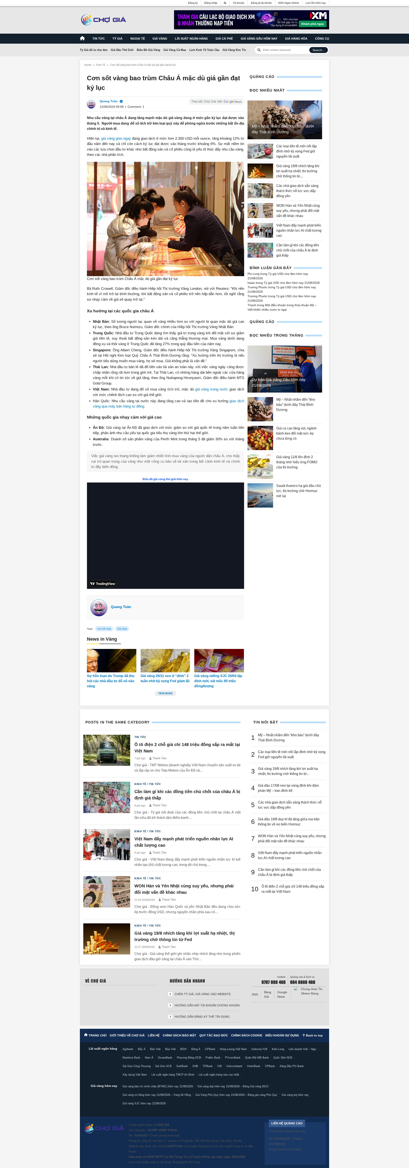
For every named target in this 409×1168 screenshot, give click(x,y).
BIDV (183, 1049)
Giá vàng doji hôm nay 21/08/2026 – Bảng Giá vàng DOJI (232, 1086)
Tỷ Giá (117, 38)
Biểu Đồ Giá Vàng (148, 50)
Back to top (314, 1035)
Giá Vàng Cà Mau (174, 50)
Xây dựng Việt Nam (134, 1074)
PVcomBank (233, 1057)
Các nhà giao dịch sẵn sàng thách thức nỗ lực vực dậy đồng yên (297, 191)
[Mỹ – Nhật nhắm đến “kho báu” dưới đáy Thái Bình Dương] (260, 409)
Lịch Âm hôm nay (316, 2)
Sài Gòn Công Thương (136, 1066)
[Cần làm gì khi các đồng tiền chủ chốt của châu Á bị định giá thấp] (260, 250)
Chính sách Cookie (246, 1035)
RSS (255, 994)
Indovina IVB (259, 1049)
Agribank (127, 1049)
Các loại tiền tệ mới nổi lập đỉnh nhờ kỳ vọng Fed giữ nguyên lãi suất (296, 151)
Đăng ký (193, 2)
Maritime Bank (131, 1057)
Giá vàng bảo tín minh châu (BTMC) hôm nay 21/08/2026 (157, 1086)
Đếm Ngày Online (288, 2)
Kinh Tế (100, 64)
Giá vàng (160, 38)
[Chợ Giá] (103, 20)
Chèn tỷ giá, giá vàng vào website (202, 994)
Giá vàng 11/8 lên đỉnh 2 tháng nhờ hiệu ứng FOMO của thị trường (296, 462)
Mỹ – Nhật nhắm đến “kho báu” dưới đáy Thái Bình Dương (295, 405)
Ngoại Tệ (137, 38)
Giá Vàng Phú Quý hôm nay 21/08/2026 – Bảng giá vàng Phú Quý (236, 1094)
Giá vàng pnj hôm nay (295, 1094)
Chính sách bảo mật (179, 1035)
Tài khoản (238, 2)
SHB (195, 1066)
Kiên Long (278, 1049)
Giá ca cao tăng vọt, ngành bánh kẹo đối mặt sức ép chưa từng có (296, 433)
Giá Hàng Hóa (296, 38)
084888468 (140, 1135)
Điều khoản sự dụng (282, 1035)
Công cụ (322, 38)
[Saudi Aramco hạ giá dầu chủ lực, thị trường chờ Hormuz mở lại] (260, 495)
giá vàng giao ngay (116, 138)
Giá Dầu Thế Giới (122, 50)
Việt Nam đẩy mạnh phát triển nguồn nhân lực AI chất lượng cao (298, 230)
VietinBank (253, 1066)
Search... (319, 50)
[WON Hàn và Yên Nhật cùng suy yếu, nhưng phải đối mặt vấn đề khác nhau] (260, 210)
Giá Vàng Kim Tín (234, 50)
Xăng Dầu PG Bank (291, 1066)
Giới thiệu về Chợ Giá (127, 1035)
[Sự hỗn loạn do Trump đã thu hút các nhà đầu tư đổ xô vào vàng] (111, 660)
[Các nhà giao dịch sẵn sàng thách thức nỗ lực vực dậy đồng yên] (260, 191)
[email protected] (169, 1135)
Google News (282, 994)
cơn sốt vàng (104, 628)
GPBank (210, 1049)
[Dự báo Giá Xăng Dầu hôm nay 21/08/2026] (285, 369)
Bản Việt (155, 1049)
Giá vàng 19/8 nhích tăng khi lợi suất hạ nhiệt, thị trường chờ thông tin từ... (297, 171)
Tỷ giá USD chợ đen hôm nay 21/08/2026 (292, 282)
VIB (219, 1066)
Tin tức (98, 38)
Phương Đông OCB (189, 1057)
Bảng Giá (267, 994)
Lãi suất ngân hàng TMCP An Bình (172, 1074)
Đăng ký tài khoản (261, 2)
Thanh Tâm (160, 758)
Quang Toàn (121, 607)
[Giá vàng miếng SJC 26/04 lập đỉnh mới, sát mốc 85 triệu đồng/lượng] (219, 660)
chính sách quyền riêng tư (227, 1146)
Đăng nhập (210, 2)
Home (87, 64)
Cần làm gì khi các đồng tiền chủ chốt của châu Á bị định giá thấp (297, 250)
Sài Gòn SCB (163, 1066)
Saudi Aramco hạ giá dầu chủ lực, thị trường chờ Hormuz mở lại (298, 491)
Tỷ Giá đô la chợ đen (94, 50)
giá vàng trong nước (211, 389)
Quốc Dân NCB (282, 1057)
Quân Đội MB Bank (257, 1057)
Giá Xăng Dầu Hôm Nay (259, 38)
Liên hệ (154, 1035)
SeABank (182, 1066)
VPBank (270, 1066)
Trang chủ (98, 1035)
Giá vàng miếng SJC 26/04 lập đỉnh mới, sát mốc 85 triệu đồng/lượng (218, 681)
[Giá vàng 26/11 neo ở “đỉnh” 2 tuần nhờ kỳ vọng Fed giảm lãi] (165, 660)
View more (165, 693)
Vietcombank (234, 1066)
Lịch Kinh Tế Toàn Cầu (204, 50)
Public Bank (213, 1057)
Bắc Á (141, 1049)
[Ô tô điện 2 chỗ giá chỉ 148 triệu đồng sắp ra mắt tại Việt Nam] (106, 754)
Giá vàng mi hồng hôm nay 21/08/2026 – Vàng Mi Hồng (156, 1094)
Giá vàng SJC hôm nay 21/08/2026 (144, 1103)
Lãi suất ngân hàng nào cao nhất (219, 1074)
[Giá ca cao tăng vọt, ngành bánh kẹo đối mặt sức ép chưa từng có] (260, 438)
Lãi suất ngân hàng (191, 38)
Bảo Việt (170, 1049)
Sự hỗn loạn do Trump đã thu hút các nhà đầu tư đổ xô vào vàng (110, 681)
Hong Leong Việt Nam (233, 1049)
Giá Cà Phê (224, 38)
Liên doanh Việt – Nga (302, 1049)
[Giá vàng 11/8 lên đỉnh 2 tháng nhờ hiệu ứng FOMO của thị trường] (260, 467)
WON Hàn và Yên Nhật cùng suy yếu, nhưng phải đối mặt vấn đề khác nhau (298, 211)
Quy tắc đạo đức (213, 1035)
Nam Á (149, 1057)
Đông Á (195, 1049)
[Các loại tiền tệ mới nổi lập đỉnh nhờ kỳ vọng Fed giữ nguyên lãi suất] (260, 151)
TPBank (208, 1066)
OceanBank (165, 1057)
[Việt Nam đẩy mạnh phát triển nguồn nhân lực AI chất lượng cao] (260, 230)
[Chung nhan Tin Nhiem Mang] (310, 991)
